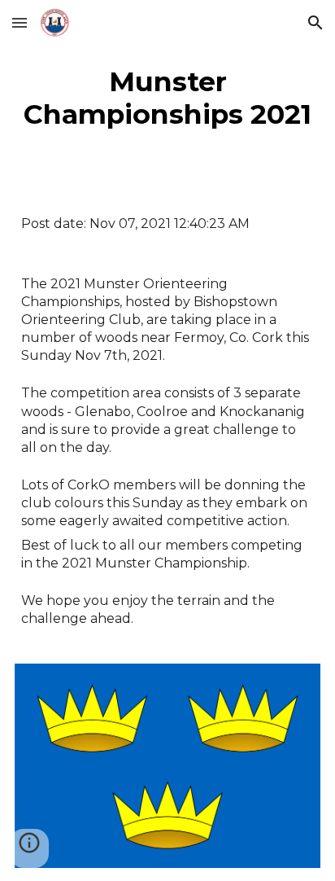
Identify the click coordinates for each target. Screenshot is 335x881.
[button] (19, 22)
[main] (167, 98)
